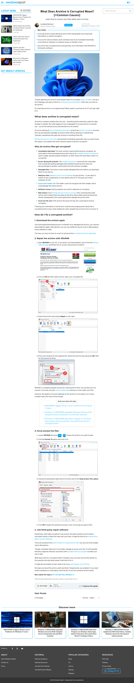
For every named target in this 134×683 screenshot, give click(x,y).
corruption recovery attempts (85, 233)
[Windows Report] (15, 2)
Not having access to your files (46, 139)
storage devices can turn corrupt (64, 193)
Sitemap (105, 663)
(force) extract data (62, 390)
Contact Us (4, 663)
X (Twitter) (17, 648)
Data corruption (86, 100)
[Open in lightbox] (68, 260)
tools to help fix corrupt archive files (66, 543)
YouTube (22, 648)
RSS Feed (105, 659)
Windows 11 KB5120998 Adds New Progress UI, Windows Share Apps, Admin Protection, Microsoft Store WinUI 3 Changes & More (68, 421)
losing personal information (70, 102)
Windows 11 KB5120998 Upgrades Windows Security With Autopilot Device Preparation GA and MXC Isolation (50, 633)
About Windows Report (8, 659)
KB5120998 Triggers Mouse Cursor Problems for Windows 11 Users (17, 631)
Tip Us (3, 666)
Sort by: (85, 598)
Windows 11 (70, 575)
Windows (71, 673)
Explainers (68, 25)
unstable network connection (87, 154)
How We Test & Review (42, 666)
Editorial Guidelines (41, 659)
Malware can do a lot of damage (61, 176)
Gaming (70, 670)
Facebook (12, 648)
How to (70, 666)
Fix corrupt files (58, 575)
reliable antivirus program (77, 552)
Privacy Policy (106, 666)
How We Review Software (43, 670)
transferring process (69, 162)
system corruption (86, 130)
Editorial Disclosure (41, 663)
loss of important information (60, 130)
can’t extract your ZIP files (79, 564)
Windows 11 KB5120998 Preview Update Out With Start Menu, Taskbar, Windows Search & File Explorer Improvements (117, 633)
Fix (69, 663)
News (70, 659)
